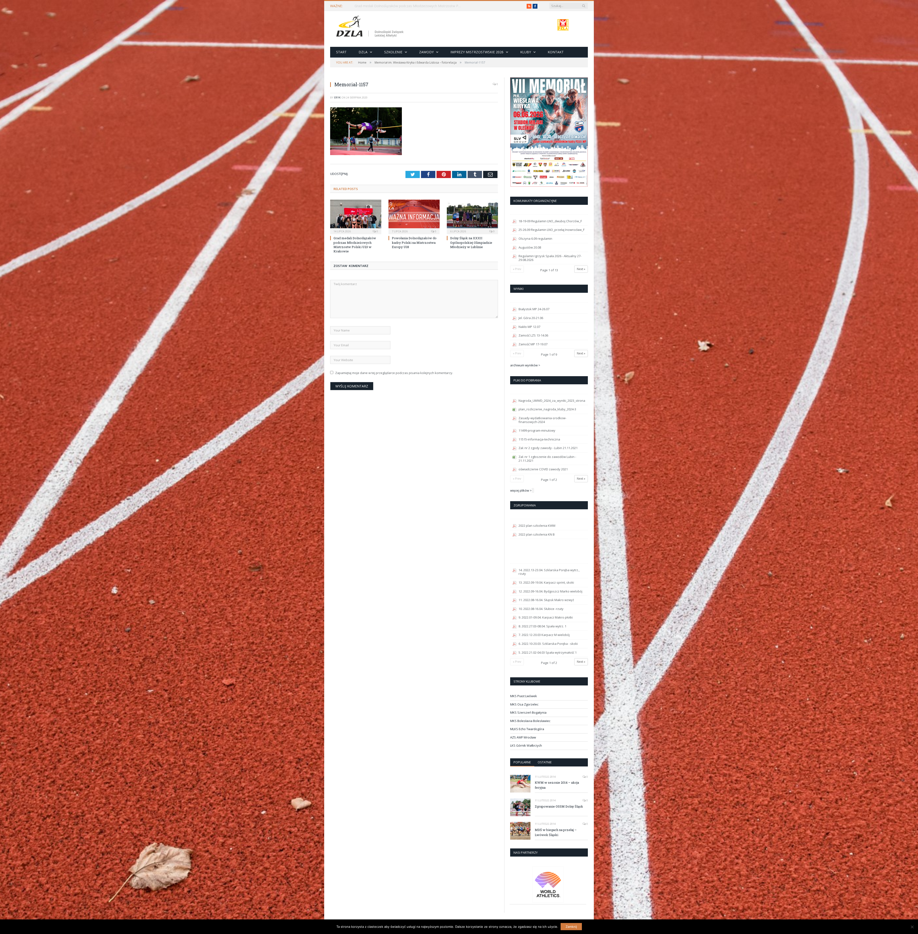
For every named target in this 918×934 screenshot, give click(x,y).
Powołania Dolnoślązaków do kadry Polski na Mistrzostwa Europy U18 (409, 6)
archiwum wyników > (525, 365)
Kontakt (556, 52)
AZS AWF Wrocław (523, 737)
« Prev (517, 269)
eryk (337, 97)
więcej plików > (521, 490)
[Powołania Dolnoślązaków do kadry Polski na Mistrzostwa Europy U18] (414, 216)
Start (341, 52)
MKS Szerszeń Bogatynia (528, 712)
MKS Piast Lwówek (523, 696)
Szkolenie (393, 52)
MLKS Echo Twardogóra (527, 729)
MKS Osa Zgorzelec (524, 704)
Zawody (426, 52)
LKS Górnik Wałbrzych (526, 745)
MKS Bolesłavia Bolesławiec (530, 721)
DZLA (363, 52)
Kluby (525, 52)
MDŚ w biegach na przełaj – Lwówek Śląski (556, 832)
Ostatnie (545, 762)
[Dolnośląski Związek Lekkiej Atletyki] (370, 27)
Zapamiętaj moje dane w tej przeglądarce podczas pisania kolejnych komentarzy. (394, 373)
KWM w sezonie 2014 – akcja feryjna (557, 785)
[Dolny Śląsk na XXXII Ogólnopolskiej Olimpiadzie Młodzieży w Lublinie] (472, 216)
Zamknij (571, 927)
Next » (581, 269)
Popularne (522, 762)
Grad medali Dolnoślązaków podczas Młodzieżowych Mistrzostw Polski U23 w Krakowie (354, 244)
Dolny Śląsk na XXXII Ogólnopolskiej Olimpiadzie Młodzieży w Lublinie (471, 242)
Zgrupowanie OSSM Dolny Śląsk (559, 806)
